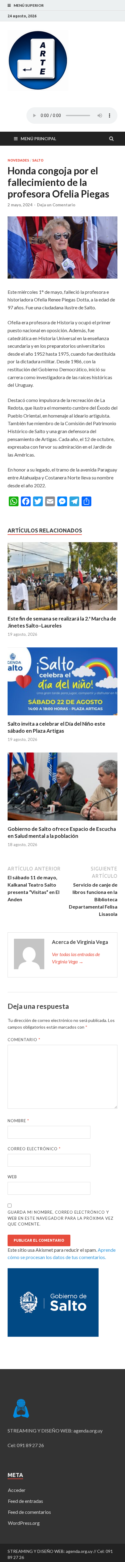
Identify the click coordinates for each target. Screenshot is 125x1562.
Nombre (18, 1120)
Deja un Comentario (56, 204)
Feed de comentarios (29, 1512)
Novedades (18, 160)
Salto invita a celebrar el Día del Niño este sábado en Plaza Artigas (56, 727)
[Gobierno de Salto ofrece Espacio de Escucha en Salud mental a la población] (62, 822)
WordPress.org (24, 1523)
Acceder (16, 1490)
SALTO (37, 160)
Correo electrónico (34, 1148)
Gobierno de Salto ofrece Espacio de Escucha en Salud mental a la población (62, 832)
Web (12, 1176)
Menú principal (38, 138)
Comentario (24, 1039)
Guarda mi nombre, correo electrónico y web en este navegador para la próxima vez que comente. (60, 1218)
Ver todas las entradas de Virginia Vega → (76, 957)
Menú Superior (29, 5)
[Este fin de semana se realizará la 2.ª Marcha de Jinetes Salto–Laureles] (62, 611)
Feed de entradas (25, 1501)
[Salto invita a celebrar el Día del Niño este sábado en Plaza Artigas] (62, 717)
